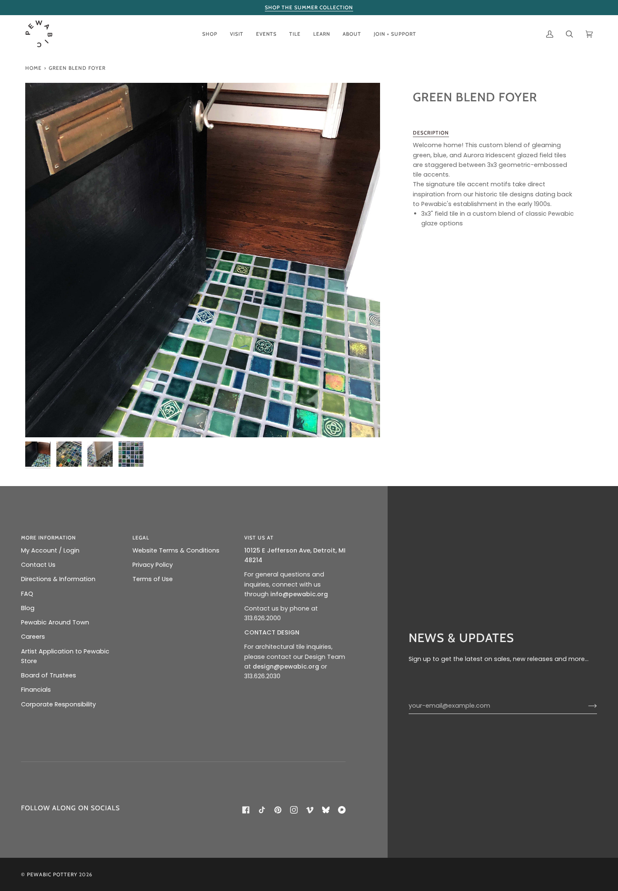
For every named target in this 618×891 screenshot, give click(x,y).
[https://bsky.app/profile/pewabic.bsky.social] (326, 810)
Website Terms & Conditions (175, 550)
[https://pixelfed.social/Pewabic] (342, 810)
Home (33, 68)
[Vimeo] (310, 810)
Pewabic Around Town (55, 622)
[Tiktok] (262, 810)
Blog (27, 608)
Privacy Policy (152, 565)
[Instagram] (294, 810)
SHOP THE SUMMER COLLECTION (309, 7)
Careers (33, 636)
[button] (210, 34)
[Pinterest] (278, 810)
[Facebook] (246, 810)
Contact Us (38, 565)
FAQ (27, 594)
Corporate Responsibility (58, 704)
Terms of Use (152, 579)
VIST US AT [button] (259, 537)
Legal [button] (140, 537)
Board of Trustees (48, 675)
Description (431, 133)
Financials (36, 689)
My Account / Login (50, 550)
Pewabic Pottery (52, 874)
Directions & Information (58, 579)
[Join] (586, 705)
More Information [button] (48, 537)
